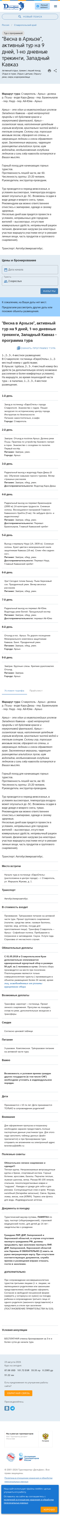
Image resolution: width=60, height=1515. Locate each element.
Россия (5, 25)
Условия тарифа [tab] (14, 690)
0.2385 (46, 1370)
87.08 (7, 1370)
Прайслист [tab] (36, 690)
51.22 (7, 1375)
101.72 (20, 1370)
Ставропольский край (25, 25)
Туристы (7, 277)
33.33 (34, 1370)
